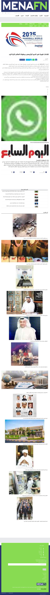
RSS (41, 555)
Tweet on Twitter (28, 59)
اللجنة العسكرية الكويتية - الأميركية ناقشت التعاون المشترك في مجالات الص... (35, 521)
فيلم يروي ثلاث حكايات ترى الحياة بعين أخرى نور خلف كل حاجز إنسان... (36, 315)
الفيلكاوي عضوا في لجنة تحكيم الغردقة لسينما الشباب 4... (38, 341)
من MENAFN (44, 579)
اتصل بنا (45, 576)
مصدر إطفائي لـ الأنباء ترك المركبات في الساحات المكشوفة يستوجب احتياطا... (35, 238)
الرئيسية (46, 16)
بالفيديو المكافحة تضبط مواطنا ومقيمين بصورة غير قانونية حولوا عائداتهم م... (35, 289)
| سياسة (45, 24)
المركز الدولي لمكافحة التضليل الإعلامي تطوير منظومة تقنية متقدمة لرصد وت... (35, 418)
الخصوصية (44, 574)
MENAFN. (7, 593)
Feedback (45, 582)
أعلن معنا (45, 577)
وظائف (45, 580)
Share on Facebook (22, 59)
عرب (38, 26)
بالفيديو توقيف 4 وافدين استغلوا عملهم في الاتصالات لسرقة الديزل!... (36, 264)
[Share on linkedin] (36, 60)
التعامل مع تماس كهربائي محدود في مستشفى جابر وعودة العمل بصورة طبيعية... (34, 495)
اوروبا (42, 26)
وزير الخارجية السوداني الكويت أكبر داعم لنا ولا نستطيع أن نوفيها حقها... (36, 470)
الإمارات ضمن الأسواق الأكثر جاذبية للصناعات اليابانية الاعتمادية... (14, 199)
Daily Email (40, 552)
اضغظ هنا (39, 589)
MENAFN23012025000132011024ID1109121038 (39, 143)
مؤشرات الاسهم (34, 16)
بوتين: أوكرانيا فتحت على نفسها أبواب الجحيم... (17, 203)
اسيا (34, 26)
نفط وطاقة (31, 24)
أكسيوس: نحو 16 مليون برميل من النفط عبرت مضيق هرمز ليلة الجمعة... (13, 196)
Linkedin (40, 554)
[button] (5, 13)
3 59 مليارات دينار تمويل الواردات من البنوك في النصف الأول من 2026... (36, 392)
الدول (22, 16)
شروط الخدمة (44, 573)
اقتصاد (38, 24)
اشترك (44, 569)
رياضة (20, 24)
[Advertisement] (31, 20)
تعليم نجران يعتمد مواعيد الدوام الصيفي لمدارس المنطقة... (15, 206)
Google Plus (40, 551)
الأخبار (41, 16)
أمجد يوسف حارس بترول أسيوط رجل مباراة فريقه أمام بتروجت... (14, 194)
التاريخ (46, 59)
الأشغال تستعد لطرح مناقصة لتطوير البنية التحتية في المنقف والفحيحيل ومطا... (35, 444)
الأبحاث (27, 16)
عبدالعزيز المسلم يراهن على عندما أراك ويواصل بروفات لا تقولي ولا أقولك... (36, 367)
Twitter (41, 549)
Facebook (40, 548)
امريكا (46, 26)
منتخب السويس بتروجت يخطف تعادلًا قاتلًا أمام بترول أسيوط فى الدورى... (13, 191)
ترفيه (25, 24)
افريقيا (31, 26)
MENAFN (42, 64)
